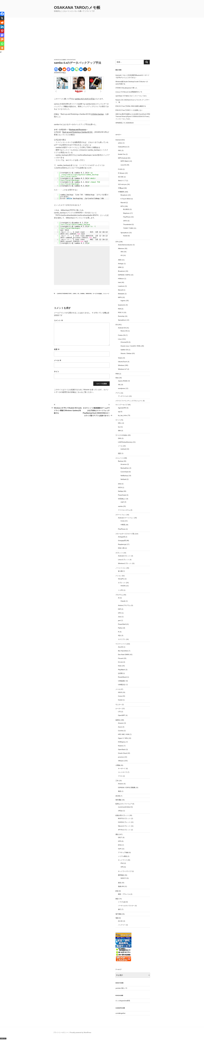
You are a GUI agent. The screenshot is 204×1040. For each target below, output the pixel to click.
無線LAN (121, 886)
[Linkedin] (2, 27)
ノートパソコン (120, 568)
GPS (119, 841)
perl (119, 620)
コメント (58, 320)
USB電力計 (121, 684)
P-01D (120, 169)
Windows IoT (122, 369)
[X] (60, 69)
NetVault (123, 479)
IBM (119, 430)
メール (57, 360)
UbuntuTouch (122, 361)
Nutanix (120, 746)
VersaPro (121, 579)
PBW (117, 374)
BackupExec (125, 468)
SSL (119, 384)
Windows (89, 293)
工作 (116, 780)
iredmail (123, 449)
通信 (116, 834)
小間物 (117, 765)
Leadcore (121, 286)
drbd (119, 484)
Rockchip (121, 316)
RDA (119, 309)
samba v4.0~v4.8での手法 (84, 99)
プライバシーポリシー (60, 1032)
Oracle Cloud (122, 753)
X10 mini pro (122, 184)
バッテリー (121, 925)
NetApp (120, 491)
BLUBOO (126, 209)
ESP (119, 609)
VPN (122, 867)
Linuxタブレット (123, 559)
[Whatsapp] (2, 44)
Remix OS (124, 331)
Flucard (120, 658)
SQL (119, 635)
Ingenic (123, 300)
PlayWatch (121, 669)
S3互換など (122, 499)
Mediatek (121, 294)
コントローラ (122, 772)
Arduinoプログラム (124, 605)
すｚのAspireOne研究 (122, 1001)
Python (120, 628)
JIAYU (125, 221)
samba (82, 293)
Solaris (120, 358)
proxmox (121, 757)
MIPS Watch (125, 161)
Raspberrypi (122, 544)
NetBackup (124, 475)
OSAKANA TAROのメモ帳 (77, 7)
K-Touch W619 (125, 199)
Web (117, 378)
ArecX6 (120, 647)
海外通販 (118, 800)
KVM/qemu (121, 742)
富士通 (120, 571)
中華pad (121, 188)
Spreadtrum (125, 232)
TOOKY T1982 (128, 228)
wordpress (121, 388)
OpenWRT (121, 715)
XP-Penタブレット (124, 830)
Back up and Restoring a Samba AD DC (77, 132)
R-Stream (121, 173)
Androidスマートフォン (126, 518)
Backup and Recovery (77, 129)
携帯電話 (121, 875)
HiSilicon (121, 278)
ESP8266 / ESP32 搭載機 (126, 787)
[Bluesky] (81, 69)
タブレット (119, 553)
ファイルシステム (124, 510)
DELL (120, 423)
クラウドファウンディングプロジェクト (128, 401)
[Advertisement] (102, 43)
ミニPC (120, 590)
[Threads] (85, 69)
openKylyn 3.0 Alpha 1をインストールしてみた (131, 96)
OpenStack (121, 749)
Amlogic (120, 263)
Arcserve (124, 464)
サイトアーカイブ (121, 404)
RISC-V (120, 312)
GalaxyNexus (122, 147)
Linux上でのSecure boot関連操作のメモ (128, 92)
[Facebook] (56, 69)
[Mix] (2, 39)
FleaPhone (126, 217)
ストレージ (106, 293)
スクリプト (121, 639)
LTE (119, 711)
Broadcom (124, 195)
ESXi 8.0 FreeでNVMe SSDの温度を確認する (130, 106)
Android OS (122, 328)
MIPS (120, 297)
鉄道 (116, 891)
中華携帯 (121, 192)
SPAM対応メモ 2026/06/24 (124, 123)
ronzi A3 (123, 165)
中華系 (123, 525)
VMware (121, 761)
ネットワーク (122, 860)
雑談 (116, 899)
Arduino (120, 784)
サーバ (117, 420)
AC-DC (120, 921)
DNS (119, 438)
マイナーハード (120, 644)
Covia (122, 521)
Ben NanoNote (123, 651)
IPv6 (122, 863)
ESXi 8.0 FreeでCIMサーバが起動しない (128, 110)
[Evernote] (77, 69)
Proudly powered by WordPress (80, 1032)
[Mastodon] (68, 69)
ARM (119, 267)
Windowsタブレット (125, 563)
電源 (116, 918)
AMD (119, 260)
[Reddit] (64, 69)
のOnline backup (97, 114)
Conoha (120, 730)
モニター (118, 704)
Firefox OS (121, 335)
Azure (120, 727)
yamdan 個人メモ (121, 988)
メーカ (117, 689)
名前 (57, 349)
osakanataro (71, 59)
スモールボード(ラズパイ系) (124, 534)
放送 (119, 883)
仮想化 (117, 720)
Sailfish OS (124, 350)
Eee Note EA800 (123, 654)
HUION (123, 586)
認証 (119, 453)
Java (119, 616)
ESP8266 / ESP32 (124, 275)
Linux (74, 293)
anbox (120, 143)
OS (78, 293)
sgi (119, 411)
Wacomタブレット (124, 826)
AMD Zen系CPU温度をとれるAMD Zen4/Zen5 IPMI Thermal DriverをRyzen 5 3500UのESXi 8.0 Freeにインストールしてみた (132, 116)
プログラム (119, 595)
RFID (120, 845)
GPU (119, 613)
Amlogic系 (121, 537)
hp (119, 427)
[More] (89, 69)
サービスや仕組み (97, 293)
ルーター (118, 708)
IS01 (119, 150)
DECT (120, 837)
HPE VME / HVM (123, 734)
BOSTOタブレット (124, 818)
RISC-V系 (121, 548)
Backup (120, 461)
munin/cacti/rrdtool (124, 807)
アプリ (117, 393)
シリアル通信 (122, 856)
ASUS (120, 692)
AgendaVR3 (122, 408)
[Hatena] (72, 69)
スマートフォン (120, 515)
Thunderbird (127, 224)
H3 (122, 255)
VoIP (119, 849)
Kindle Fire (121, 154)
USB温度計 (121, 681)
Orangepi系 (122, 540)
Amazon (121, 723)
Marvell (123, 202)
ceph (122, 502)
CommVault (124, 472)
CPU (117, 242)
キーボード (121, 768)
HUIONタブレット (124, 822)
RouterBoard (122, 677)
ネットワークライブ (124, 871)
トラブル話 (121, 902)
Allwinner (121, 248)
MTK (122, 206)
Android (118, 140)
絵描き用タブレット (122, 815)
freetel (125, 236)
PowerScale (122, 495)
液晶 (119, 791)
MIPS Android (122, 158)
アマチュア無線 (123, 852)
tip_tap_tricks (122, 415)
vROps (120, 811)
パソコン (118, 576)
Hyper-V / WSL (123, 738)
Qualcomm (121, 305)
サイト (56, 371)
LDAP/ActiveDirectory (64, 293)
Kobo (120, 666)
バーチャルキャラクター (126, 905)
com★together (120, 1013)
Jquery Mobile (123, 381)
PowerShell (122, 624)
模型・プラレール (124, 894)
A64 (122, 252)
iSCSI (120, 487)
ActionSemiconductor (125, 245)
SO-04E (120, 177)
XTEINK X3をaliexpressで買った (126, 88)
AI (118, 598)
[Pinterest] (2, 31)
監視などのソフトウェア (123, 804)
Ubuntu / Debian (126, 353)
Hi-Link (120, 662)
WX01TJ (123, 878)
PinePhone (121, 529)
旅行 (119, 909)
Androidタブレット (124, 556)
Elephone (126, 213)
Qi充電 (120, 673)
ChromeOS (124, 342)
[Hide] (1, 52)
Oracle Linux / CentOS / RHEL (131, 346)
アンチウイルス (123, 396)
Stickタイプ (122, 180)
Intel (119, 282)
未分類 (117, 796)
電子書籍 (118, 914)
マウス (120, 776)
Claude (123, 601)
